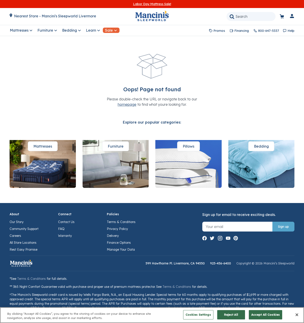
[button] (292, 17)
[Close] (297, 315)
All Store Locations (23, 243)
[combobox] (251, 16)
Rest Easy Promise (23, 250)
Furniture (116, 146)
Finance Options (119, 243)
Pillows (188, 146)
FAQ (61, 229)
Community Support (24, 229)
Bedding (261, 146)
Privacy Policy (117, 229)
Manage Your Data (121, 250)
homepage (127, 104)
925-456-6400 (220, 263)
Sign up (283, 227)
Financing (241, 31)
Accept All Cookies (265, 314)
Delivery (113, 236)
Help (291, 31)
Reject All (231, 314)
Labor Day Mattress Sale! (152, 4)
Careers (15, 236)
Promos (219, 31)
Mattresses (42, 146)
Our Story (17, 222)
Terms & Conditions (121, 222)
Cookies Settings (198, 314)
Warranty (65, 236)
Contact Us (66, 222)
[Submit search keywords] (232, 16)
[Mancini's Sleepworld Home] (152, 15)
